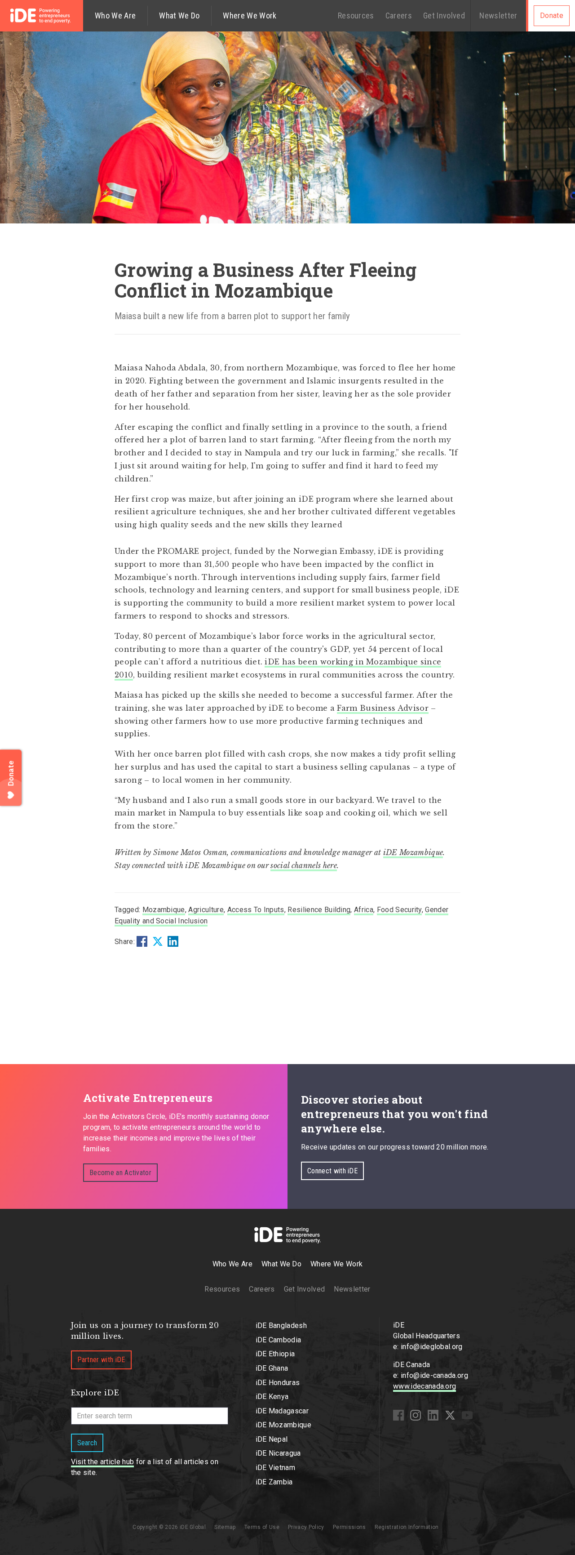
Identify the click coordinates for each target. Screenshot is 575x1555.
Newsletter (498, 15)
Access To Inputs (255, 909)
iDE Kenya (272, 1396)
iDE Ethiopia (275, 1354)
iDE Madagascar (282, 1411)
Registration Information (407, 1527)
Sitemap (224, 1527)
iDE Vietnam (276, 1467)
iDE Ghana (272, 1368)
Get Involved (444, 15)
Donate (551, 15)
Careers (398, 15)
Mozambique (163, 909)
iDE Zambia (274, 1482)
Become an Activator (120, 1172)
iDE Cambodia (278, 1340)
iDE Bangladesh (281, 1325)
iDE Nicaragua (278, 1453)
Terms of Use (261, 1527)
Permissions (349, 1527)
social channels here (303, 865)
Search (87, 1443)
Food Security (399, 909)
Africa (363, 909)
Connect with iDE (332, 1171)
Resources (356, 15)
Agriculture (206, 909)
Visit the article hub (102, 1461)
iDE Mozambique (413, 852)
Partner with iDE (101, 1359)
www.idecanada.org (424, 1386)
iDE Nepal (272, 1439)
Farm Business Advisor (383, 708)
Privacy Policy (306, 1527)
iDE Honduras (278, 1382)
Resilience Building (319, 909)
